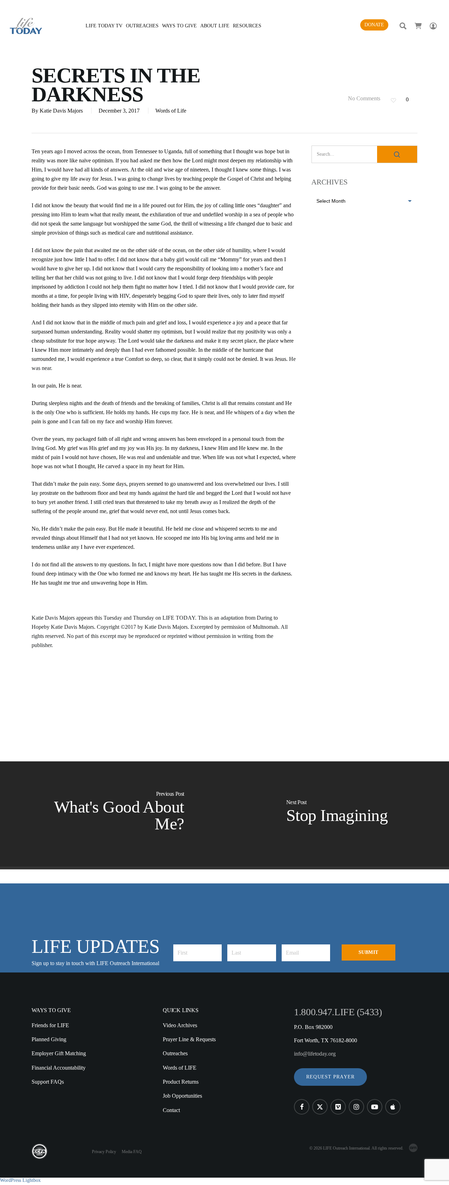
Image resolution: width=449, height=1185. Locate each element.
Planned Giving (49, 1039)
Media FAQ (132, 1151)
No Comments (363, 98)
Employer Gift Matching (59, 1053)
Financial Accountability (59, 1068)
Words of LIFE (179, 1068)
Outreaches (175, 1053)
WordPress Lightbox (20, 1180)
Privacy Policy (104, 1151)
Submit (368, 952)
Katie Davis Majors (61, 111)
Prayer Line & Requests (189, 1039)
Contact (171, 1110)
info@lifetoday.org (315, 1054)
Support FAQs (48, 1082)
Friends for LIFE (50, 1025)
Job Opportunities (182, 1096)
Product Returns (181, 1082)
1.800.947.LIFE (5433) (338, 1011)
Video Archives (180, 1025)
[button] (330, 1077)
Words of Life (170, 111)
